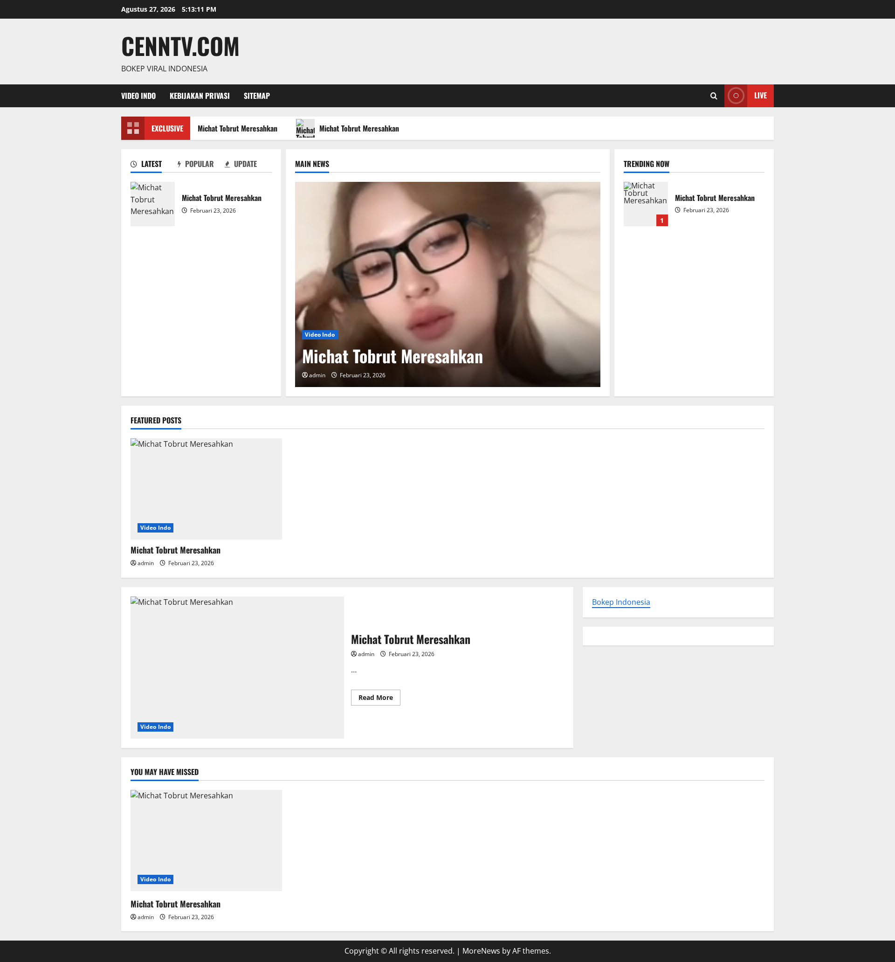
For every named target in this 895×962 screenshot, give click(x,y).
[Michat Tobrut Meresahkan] (447, 284)
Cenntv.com (180, 45)
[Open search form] (713, 96)
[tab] (154, 166)
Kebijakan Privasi (200, 95)
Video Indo (138, 95)
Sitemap (257, 95)
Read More (379, 699)
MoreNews (481, 951)
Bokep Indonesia (621, 602)
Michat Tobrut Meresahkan (234, 128)
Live (760, 95)
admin (317, 375)
